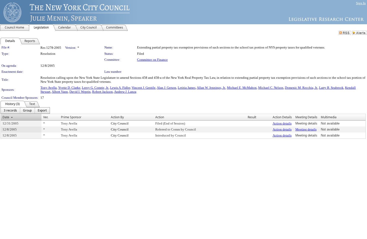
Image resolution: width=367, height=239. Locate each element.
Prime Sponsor (71, 117)
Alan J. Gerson (166, 88)
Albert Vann (60, 92)
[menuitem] (10, 111)
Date (5, 117)
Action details (282, 123)
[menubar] (25, 110)
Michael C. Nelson (270, 88)
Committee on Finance (152, 60)
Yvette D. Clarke (69, 88)
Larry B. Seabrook (331, 88)
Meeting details (306, 129)
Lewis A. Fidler (120, 88)
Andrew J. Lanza (125, 92)
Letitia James (186, 88)
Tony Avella (48, 88)
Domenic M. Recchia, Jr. (301, 88)
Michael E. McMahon (242, 88)
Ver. (45, 117)
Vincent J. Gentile (144, 88)
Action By (117, 117)
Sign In (361, 3)
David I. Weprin (80, 92)
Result (252, 117)
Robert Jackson (102, 92)
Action (159, 117)
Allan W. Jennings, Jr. (211, 88)
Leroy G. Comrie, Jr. (95, 88)
